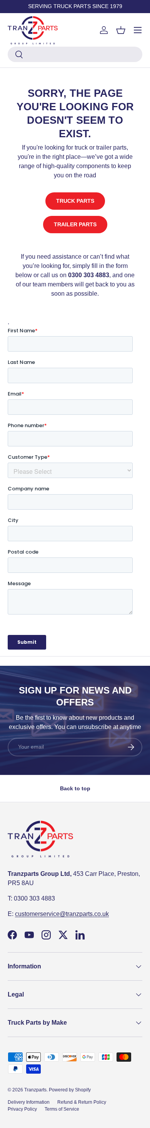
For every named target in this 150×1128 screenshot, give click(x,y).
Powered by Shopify (70, 1090)
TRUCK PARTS (75, 201)
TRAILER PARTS (75, 224)
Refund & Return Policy (81, 1102)
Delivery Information (29, 1102)
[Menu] (137, 30)
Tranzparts (35, 1090)
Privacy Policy (22, 1109)
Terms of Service (62, 1109)
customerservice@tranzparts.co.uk (62, 914)
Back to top (75, 788)
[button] (120, 30)
